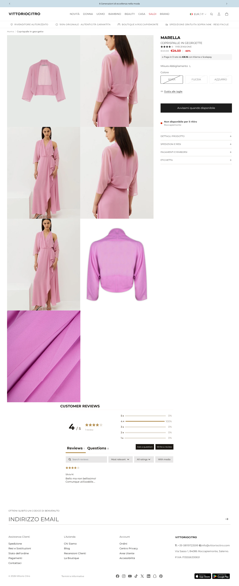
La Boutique (71, 558)
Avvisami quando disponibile (196, 108)
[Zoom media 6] (117, 264)
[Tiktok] (136, 576)
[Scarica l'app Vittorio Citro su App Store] (202, 576)
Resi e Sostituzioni (19, 548)
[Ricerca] (211, 14)
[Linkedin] (148, 576)
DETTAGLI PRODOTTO (173, 136)
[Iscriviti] (227, 519)
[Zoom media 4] (117, 173)
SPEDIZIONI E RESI (171, 144)
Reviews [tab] (75, 448)
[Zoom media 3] (43, 173)
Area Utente (126, 553)
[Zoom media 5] (43, 264)
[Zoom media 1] (43, 81)
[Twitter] (142, 576)
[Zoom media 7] (43, 356)
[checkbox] (164, 459)
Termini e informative (73, 576)
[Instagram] (124, 576)
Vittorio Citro (23, 576)
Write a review (164, 447)
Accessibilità (127, 558)
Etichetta (167, 160)
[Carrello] (227, 14)
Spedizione (15, 543)
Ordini (123, 543)
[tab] (98, 448)
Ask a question (145, 447)
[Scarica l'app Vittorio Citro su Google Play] (222, 576)
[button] (146, 416)
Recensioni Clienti (75, 553)
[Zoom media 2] (117, 81)
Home (10, 31)
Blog (67, 548)
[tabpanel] (120, 479)
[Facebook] (117, 576)
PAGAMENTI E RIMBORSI (174, 152)
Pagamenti (15, 558)
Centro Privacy (128, 548)
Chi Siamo (70, 543)
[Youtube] (130, 576)
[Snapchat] (155, 576)
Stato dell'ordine (18, 553)
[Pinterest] (161, 576)
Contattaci (15, 563)
